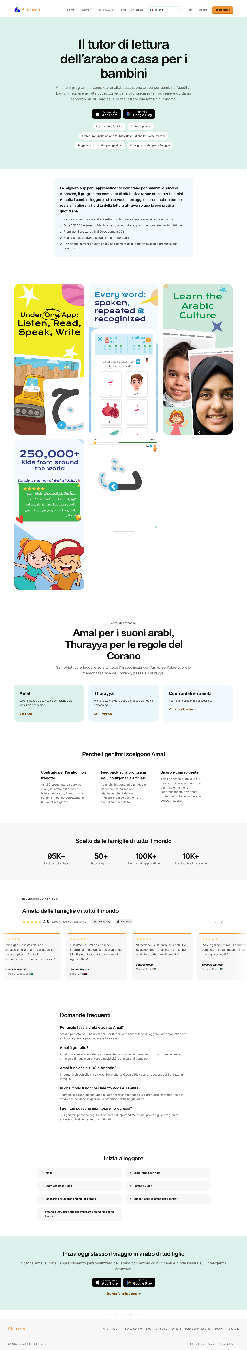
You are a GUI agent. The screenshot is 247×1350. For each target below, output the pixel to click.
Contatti (176, 1328)
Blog (124, 9)
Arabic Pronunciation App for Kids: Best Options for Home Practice (123, 135)
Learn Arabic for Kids (109, 126)
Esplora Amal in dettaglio (123, 1293)
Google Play (104, 921)
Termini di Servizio (229, 1344)
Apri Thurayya (105, 713)
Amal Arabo (110, 1328)
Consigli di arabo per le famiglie (150, 145)
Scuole (219, 1328)
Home (70, 9)
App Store (126, 921)
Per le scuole (105, 9)
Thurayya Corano (131, 1328)
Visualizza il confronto (185, 709)
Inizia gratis (223, 9)
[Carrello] (191, 10)
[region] (123, 956)
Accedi (203, 9)
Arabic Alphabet (141, 126)
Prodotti (84, 9)
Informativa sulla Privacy (203, 1344)
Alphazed (17, 1328)
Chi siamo (137, 9)
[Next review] (222, 922)
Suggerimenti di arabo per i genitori (99, 145)
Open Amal (28, 713)
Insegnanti (233, 1328)
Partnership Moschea (197, 1328)
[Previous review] (215, 922)
